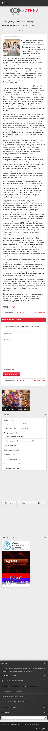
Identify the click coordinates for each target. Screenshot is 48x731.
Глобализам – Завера (14, 436)
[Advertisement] (15, 487)
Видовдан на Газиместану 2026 (12, 696)
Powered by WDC (41, 729)
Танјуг (12, 306)
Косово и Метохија (10, 464)
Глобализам (8, 433)
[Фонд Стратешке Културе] (15, 542)
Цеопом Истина (14, 724)
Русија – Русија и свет (14, 424)
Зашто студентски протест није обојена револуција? (19, 686)
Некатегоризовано (10, 459)
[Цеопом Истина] (24, 8)
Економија (7, 454)
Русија (6, 420)
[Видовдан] (15, 552)
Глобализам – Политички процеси (18, 441)
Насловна (5, 30)
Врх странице (39, 312)
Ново (24, 503)
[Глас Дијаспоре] (15, 574)
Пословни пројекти (11, 445)
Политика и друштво (11, 468)
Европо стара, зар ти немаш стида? (13, 701)
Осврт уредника (9, 450)
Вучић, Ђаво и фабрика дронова (12, 681)
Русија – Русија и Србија (15, 428)
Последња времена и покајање (12, 691)
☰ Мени (5, 3)
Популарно (9, 503)
